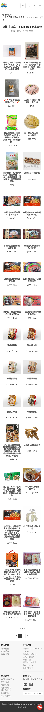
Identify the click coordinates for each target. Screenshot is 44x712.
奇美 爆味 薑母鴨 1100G (32, 488)
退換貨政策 (6, 690)
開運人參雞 (12, 412)
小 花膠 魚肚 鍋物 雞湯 (31, 528)
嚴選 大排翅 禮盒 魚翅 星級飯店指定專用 (12, 613)
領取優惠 (39, 693)
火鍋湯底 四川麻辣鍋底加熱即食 (32, 214)
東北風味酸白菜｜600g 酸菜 (32, 135)
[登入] (23, 5)
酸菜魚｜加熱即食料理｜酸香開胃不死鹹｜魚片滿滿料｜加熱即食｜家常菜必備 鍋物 (12, 491)
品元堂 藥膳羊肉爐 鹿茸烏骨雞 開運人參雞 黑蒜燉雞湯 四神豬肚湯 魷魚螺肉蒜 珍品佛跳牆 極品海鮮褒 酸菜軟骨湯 (12, 450)
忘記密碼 (5, 682)
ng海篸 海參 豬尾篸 (32, 445)
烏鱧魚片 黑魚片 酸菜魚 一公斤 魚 (32, 101)
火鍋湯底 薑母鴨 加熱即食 (12, 280)
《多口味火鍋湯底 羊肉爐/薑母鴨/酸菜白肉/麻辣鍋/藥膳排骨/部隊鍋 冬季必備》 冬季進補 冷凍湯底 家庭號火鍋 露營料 (12, 533)
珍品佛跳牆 (12, 345)
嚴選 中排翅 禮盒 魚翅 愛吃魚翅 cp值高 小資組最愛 (32, 572)
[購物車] (34, 5)
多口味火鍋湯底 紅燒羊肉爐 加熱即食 (12, 313)
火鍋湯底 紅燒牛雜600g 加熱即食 (12, 214)
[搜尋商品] (28, 5)
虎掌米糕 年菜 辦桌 (32, 173)
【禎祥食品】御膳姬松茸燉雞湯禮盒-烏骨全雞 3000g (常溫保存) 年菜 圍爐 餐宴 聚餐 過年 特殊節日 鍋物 (12, 575)
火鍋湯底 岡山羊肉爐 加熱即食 (32, 280)
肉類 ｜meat (28, 657)
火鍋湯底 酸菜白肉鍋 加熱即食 (32, 313)
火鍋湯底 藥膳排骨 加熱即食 (32, 247)
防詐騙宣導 (6, 696)
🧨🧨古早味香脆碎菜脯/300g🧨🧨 (12, 101)
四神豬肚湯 (12, 379)
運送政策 (5, 693)
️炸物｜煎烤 (28, 659)
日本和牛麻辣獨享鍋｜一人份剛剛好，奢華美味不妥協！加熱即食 (32, 66)
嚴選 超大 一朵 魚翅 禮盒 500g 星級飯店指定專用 (32, 614)
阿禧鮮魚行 (7, 15)
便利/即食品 (28, 668)
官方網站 (5, 651)
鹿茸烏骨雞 (32, 412)
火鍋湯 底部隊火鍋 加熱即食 (12, 247)
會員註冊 (5, 679)
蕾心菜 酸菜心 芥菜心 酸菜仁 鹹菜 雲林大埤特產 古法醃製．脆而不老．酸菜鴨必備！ (12, 138)
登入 (12, 679)
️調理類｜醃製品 (30, 654)
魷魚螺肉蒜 (32, 345)
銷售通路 (5, 654)
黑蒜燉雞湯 (32, 379)
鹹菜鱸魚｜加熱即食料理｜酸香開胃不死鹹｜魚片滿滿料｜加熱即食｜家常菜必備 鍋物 (12, 177)
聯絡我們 (5, 648)
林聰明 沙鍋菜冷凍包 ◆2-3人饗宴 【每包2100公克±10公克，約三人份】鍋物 (12, 66)
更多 (23, 629)
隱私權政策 (6, 687)
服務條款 (5, 685)
